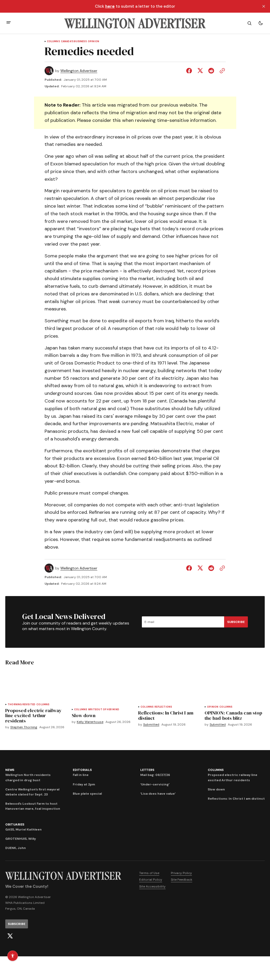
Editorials (82, 770)
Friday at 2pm (84, 784)
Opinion (93, 41)
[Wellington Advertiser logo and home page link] (135, 23)
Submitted (151, 724)
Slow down (216, 789)
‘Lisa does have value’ (158, 793)
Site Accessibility (152, 886)
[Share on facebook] (190, 70)
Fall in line (81, 775)
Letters (147, 770)
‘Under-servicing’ (155, 784)
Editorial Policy (150, 879)
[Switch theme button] (260, 23)
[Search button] (249, 23)
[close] (263, 6)
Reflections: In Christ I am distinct (236, 799)
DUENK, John (15, 848)
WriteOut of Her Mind (103, 709)
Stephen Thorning (23, 727)
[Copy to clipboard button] (221, 70)
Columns (53, 41)
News (9, 770)
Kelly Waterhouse (90, 722)
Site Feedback (181, 879)
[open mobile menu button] (8, 23)
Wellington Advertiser (78, 71)
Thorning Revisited (21, 704)
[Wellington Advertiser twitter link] (10, 936)
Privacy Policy (181, 873)
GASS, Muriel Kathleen (23, 829)
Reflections (163, 707)
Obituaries (14, 824)
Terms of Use (149, 873)
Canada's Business (74, 41)
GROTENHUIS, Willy (20, 839)
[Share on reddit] (211, 70)
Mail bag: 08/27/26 (155, 775)
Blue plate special (87, 793)
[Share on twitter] (200, 70)
